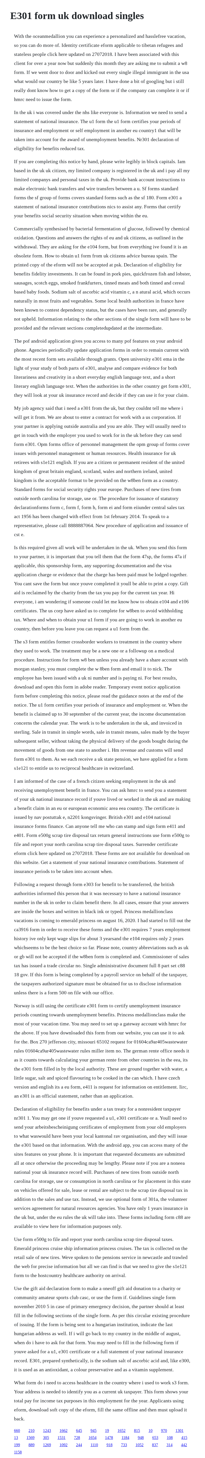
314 (169, 1445)
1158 (18, 1452)
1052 (140, 1445)
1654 (92, 1437)
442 (184, 1445)
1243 (47, 1430)
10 (150, 1430)
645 (79, 1430)
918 (109, 1445)
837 (155, 1445)
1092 (64, 1445)
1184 (125, 1437)
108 (170, 1437)
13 (16, 1437)
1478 (109, 1437)
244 (79, 1445)
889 (31, 1445)
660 (17, 1430)
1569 (30, 1437)
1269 (47, 1445)
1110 (94, 1445)
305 (46, 1437)
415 (184, 1437)
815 (137, 1430)
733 (124, 1445)
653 (155, 1437)
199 (17, 1445)
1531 (62, 1437)
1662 (64, 1430)
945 (93, 1430)
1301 (180, 1430)
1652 (122, 1430)
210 (31, 1430)
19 (107, 1430)
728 (77, 1437)
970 (164, 1430)
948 (141, 1437)
